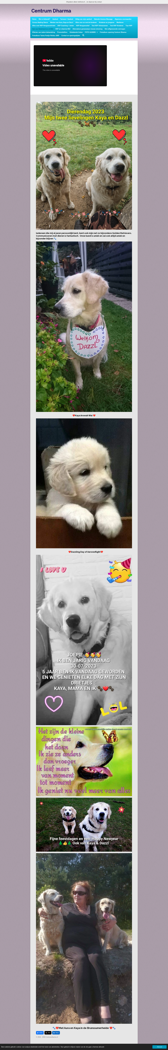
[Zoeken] (83, 35)
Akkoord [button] (159, 1047)
